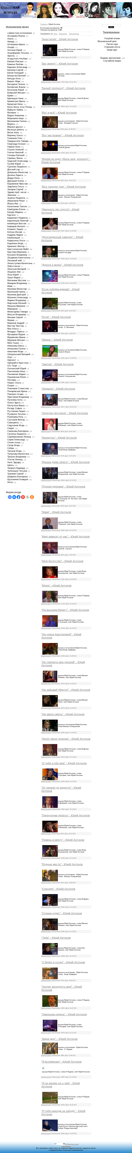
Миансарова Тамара (17, 311)
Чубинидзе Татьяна (17, 471)
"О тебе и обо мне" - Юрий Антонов (64, 763)
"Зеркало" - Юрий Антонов (58, 388)
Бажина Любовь (15, 64)
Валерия (11, 112)
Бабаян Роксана (15, 61)
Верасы (11, 124)
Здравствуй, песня (16, 192)
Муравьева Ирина (16, 337)
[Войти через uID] (10, 497)
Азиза (10, 38)
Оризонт (11, 360)
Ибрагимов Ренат (16, 200)
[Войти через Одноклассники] (32, 497)
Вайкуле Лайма (15, 109)
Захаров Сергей (15, 189)
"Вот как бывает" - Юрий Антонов (62, 135)
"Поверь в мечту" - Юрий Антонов (62, 839)
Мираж (10, 320)
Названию (63, 34)
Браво (10, 95)
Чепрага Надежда (16, 468)
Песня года (112, 44)
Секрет (10, 428)
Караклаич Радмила (17, 217)
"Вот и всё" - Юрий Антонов (59, 112)
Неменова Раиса (15, 345)
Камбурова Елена (16, 209)
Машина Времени (16, 306)
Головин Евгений (15, 155)
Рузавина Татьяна (16, 414)
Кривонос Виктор (15, 246)
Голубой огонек (112, 38)
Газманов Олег (14, 138)
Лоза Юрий (13, 274)
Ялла (10, 482)
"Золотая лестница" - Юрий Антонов (64, 413)
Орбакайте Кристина (17, 362)
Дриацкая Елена (15, 181)
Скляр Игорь (13, 445)
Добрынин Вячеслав (17, 172)
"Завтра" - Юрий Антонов (57, 364)
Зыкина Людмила (16, 198)
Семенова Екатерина (17, 431)
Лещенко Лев (13, 272)
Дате (55, 34)
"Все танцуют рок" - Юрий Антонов (63, 186)
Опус (10, 357)
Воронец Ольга (15, 135)
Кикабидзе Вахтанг (17, 223)
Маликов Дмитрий (16, 294)
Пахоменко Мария (16, 374)
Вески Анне (13, 132)
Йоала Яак (12, 203)
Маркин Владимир (16, 300)
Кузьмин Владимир (17, 254)
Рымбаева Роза (15, 417)
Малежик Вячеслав (17, 289)
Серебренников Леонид (19, 436)
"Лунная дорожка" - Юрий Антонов (63, 486)
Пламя (10, 385)
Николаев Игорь (15, 351)
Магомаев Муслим (16, 280)
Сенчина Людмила (16, 434)
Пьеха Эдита (13, 402)
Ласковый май (14, 260)
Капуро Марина (15, 212)
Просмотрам (74, 34)
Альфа (10, 47)
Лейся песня (13, 266)
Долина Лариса (15, 175)
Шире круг (112, 49)
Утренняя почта (112, 47)
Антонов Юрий (14, 50)
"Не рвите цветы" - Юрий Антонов (62, 714)
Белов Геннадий (15, 72)
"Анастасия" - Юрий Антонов (59, 39)
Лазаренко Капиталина (18, 257)
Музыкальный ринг (107, 41)
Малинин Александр (17, 297)
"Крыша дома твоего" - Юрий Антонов (65, 462)
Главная (43, 24)
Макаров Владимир (17, 283)
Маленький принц (16, 291)
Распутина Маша (15, 405)
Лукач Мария (13, 277)
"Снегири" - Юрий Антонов (58, 888)
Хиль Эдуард (14, 462)
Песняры (11, 380)
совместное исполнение (19, 33)
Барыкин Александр (17, 67)
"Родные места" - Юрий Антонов (62, 864)
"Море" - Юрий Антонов (56, 585)
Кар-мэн (11, 215)
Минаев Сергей (15, 317)
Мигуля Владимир (16, 314)
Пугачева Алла (14, 399)
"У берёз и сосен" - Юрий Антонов (63, 962)
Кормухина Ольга (16, 240)
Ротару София (14, 408)
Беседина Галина (16, 84)
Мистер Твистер (15, 326)
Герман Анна (13, 146)
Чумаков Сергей (15, 473)
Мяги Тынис (13, 343)
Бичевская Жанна (16, 87)
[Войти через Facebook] (18, 497)
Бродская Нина (15, 104)
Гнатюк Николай (15, 152)
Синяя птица (13, 442)
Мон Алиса (12, 328)
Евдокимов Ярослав (17, 183)
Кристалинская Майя (18, 249)
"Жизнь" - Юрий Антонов (57, 339)
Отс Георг (12, 365)
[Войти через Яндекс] (23, 497)
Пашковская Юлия (16, 377)
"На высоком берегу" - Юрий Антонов (65, 609)
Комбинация (13, 237)
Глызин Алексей (15, 149)
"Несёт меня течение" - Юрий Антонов (65, 738)
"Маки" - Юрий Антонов (56, 512)
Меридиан (12, 308)
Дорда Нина (13, 178)
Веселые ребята (15, 129)
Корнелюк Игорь (15, 243)
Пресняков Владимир (18, 397)
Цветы (10, 465)
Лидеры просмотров (110, 58)
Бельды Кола (14, 78)
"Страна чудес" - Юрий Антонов (61, 913)
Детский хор (13, 169)
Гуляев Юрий (14, 163)
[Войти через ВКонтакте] (14, 497)
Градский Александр (17, 161)
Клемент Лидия (15, 229)
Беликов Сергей (15, 70)
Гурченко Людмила (17, 166)
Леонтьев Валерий (16, 269)
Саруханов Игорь (16, 425)
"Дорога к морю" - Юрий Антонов (62, 264)
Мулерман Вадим (16, 334)
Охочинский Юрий (16, 368)
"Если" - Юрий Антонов (56, 316)
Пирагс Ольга (14, 382)
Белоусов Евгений (16, 75)
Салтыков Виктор (16, 419)
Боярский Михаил (16, 92)
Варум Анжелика (15, 115)
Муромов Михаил (16, 340)
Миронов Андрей (15, 323)
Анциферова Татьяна (18, 53)
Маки (10, 286)
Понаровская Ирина (17, 391)
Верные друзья (15, 126)
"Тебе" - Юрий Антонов (56, 937)
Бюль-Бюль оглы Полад (19, 107)
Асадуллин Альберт (17, 58)
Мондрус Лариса (15, 331)
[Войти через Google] (27, 497)
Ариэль (11, 55)
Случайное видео (112, 60)
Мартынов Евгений (16, 303)
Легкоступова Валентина (19, 263)
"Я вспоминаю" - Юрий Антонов (61, 1061)
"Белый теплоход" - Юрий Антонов (63, 88)
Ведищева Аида (15, 118)
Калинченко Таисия (17, 206)
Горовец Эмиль (15, 158)
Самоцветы (13, 422)
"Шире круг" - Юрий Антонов (59, 1038)
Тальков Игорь (14, 451)
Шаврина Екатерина (17, 476)
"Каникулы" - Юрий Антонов (59, 437)
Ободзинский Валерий (18, 354)
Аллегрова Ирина (16, 44)
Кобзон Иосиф (14, 232)
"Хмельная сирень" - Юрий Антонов (64, 1014)
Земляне (11, 195)
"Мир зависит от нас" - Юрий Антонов (65, 536)
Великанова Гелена (17, 121)
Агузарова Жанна (16, 36)
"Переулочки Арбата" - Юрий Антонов (65, 815)
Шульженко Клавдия (17, 479)
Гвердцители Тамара (17, 141)
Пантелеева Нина (16, 371)
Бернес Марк (13, 81)
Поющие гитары (15, 394)
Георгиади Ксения (16, 144)
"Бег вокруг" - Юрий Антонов (59, 63)
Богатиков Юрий (15, 90)
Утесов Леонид (15, 459)
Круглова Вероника (17, 252)
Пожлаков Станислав (18, 388)
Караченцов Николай (17, 220)
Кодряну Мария (15, 235)
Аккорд (10, 41)
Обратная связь (72, 1144)
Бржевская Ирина (16, 101)
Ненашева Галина (16, 348)
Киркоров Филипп (16, 226)
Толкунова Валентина (18, 453)
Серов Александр (16, 439)
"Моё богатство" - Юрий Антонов (62, 561)
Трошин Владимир (16, 456)
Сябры (10, 448)
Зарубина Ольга (15, 186)
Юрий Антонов (46, 57)
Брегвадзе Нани (15, 98)
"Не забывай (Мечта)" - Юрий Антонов (65, 689)
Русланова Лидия (16, 411)
